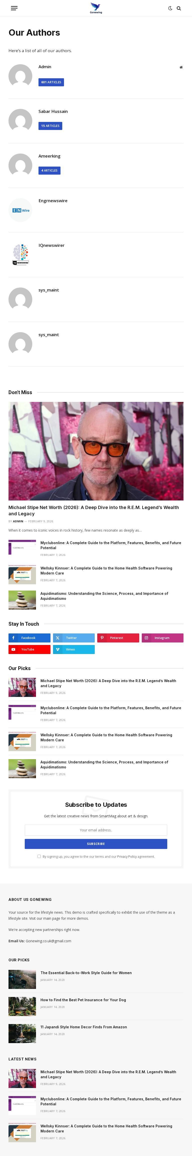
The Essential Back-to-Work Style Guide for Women (86, 973)
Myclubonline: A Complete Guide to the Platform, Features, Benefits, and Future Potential (110, 545)
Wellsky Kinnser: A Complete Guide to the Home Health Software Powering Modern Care (106, 570)
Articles (51, 82)
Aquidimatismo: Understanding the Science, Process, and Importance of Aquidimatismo (104, 596)
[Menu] (14, 8)
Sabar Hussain (53, 111)
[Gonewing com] (96, 8)
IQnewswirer (51, 245)
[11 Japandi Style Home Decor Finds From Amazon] (22, 1033)
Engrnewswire (53, 200)
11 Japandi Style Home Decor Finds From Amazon (83, 1027)
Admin (44, 66)
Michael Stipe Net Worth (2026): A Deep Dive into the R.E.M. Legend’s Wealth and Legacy (93, 510)
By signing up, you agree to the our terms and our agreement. (98, 856)
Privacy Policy (127, 856)
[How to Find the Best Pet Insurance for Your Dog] (22, 1006)
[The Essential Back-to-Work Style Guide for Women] (22, 979)
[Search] (178, 8)
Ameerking (49, 156)
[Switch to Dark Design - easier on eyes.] (170, 8)
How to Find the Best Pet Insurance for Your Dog (83, 1000)
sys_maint (48, 290)
